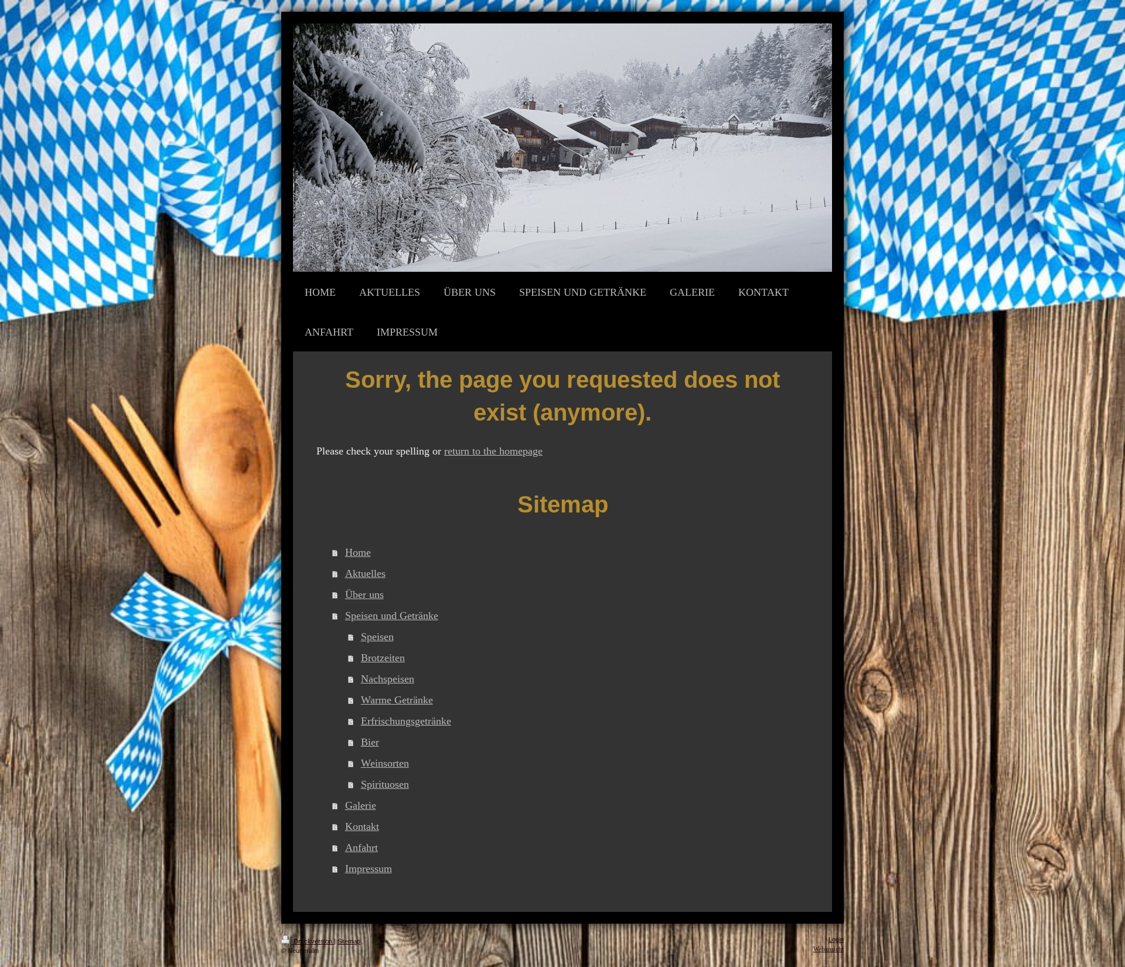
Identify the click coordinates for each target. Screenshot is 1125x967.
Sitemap (349, 941)
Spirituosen (385, 784)
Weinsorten (385, 763)
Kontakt (362, 826)
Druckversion (313, 941)
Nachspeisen (387, 679)
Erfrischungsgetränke (406, 721)
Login (836, 939)
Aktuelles (365, 573)
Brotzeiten (383, 658)
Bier (370, 742)
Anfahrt (361, 847)
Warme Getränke (397, 700)
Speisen (377, 637)
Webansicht (828, 948)
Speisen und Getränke (391, 615)
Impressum (368, 868)
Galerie (360, 805)
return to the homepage (493, 451)
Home (358, 552)
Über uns (364, 594)
